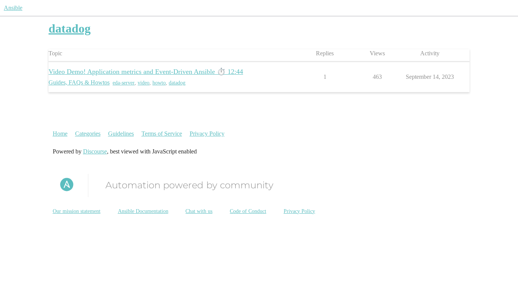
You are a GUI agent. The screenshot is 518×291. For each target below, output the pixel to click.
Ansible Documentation (143, 211)
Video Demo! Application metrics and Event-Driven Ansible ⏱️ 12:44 (146, 71)
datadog (177, 83)
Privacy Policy (207, 133)
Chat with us (198, 211)
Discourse (95, 151)
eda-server (124, 83)
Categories (87, 133)
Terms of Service (161, 133)
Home (60, 133)
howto (159, 83)
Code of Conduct (248, 211)
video (143, 83)
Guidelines (121, 133)
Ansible (13, 8)
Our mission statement (76, 211)
